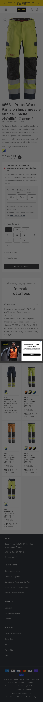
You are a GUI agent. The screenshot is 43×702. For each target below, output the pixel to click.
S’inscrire (31, 354)
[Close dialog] (40, 341)
